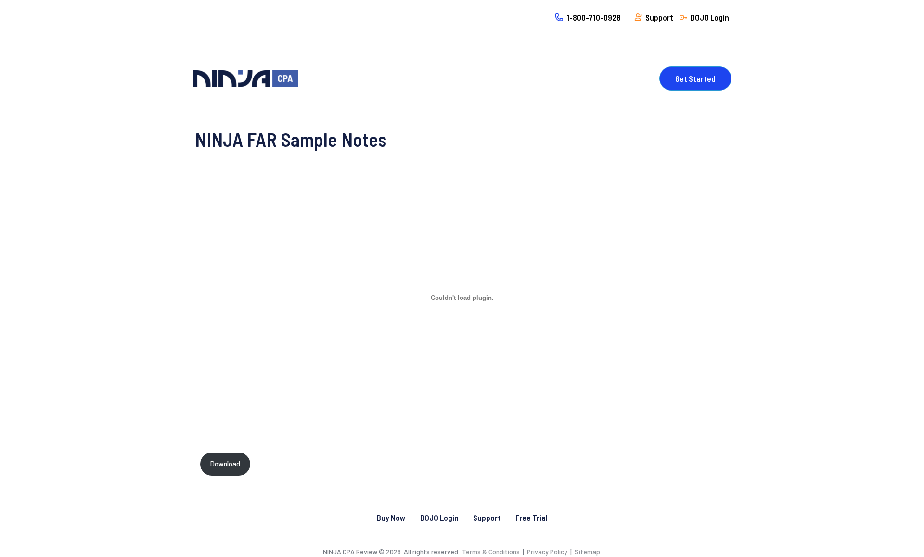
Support (487, 517)
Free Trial (531, 517)
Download (225, 464)
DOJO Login (439, 517)
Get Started (695, 78)
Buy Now (391, 517)
